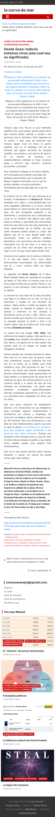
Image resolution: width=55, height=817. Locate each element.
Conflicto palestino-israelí (19, 41)
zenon (18, 62)
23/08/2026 (8, 654)
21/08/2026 (8, 699)
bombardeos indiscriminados (38, 534)
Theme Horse (40, 805)
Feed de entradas (12, 595)
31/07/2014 (9, 62)
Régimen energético (12, 645)
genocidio (8, 779)
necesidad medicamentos (29, 543)
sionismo (43, 779)
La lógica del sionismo (15, 785)
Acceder (8, 591)
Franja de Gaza (10, 543)
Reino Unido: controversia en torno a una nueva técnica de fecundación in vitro (27, 560)
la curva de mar (19, 10)
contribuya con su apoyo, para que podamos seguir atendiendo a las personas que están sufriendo (27, 430)
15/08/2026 (8, 788)
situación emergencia (41, 545)
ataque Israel (19, 534)
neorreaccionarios (31, 686)
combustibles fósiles (13, 641)
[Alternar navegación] (7, 16)
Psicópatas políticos (15, 695)
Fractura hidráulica (35, 641)
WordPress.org (11, 602)
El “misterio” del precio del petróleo (23, 650)
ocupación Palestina (12, 545)
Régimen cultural (25, 734)
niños (44, 543)
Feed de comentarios (14, 599)
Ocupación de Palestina (16, 44)
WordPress (30, 809)
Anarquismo (9, 734)
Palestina (26, 545)
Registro (8, 587)
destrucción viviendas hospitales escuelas (22, 540)
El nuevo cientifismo (38, 570)
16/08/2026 (8, 744)
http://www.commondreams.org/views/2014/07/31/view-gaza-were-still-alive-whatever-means (27, 526)
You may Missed (14, 612)
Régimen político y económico (17, 689)
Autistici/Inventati (27, 813)
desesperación (11, 537)
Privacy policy (12, 805)
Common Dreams (13, 72)
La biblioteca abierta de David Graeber (25, 740)
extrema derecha (12, 686)
